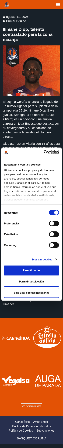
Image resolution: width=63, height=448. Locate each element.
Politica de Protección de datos (31, 426)
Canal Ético (22, 421)
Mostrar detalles (42, 259)
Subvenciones (45, 430)
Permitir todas (31, 270)
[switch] (54, 223)
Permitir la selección (31, 281)
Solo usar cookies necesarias (31, 292)
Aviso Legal (40, 421)
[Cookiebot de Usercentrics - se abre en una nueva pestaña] (44, 152)
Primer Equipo (16, 21)
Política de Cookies (21, 430)
